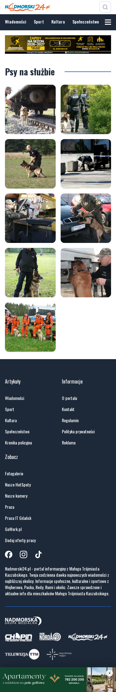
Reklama (68, 442)
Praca (9, 507)
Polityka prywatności (78, 431)
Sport (39, 21)
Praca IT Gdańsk (18, 518)
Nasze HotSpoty (18, 485)
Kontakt (68, 409)
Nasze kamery (16, 496)
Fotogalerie (14, 473)
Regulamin (70, 420)
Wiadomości (15, 21)
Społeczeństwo (85, 21)
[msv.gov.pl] (30, 109)
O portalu (69, 398)
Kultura (58, 21)
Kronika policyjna (18, 442)
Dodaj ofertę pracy (20, 540)
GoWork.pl (13, 529)
